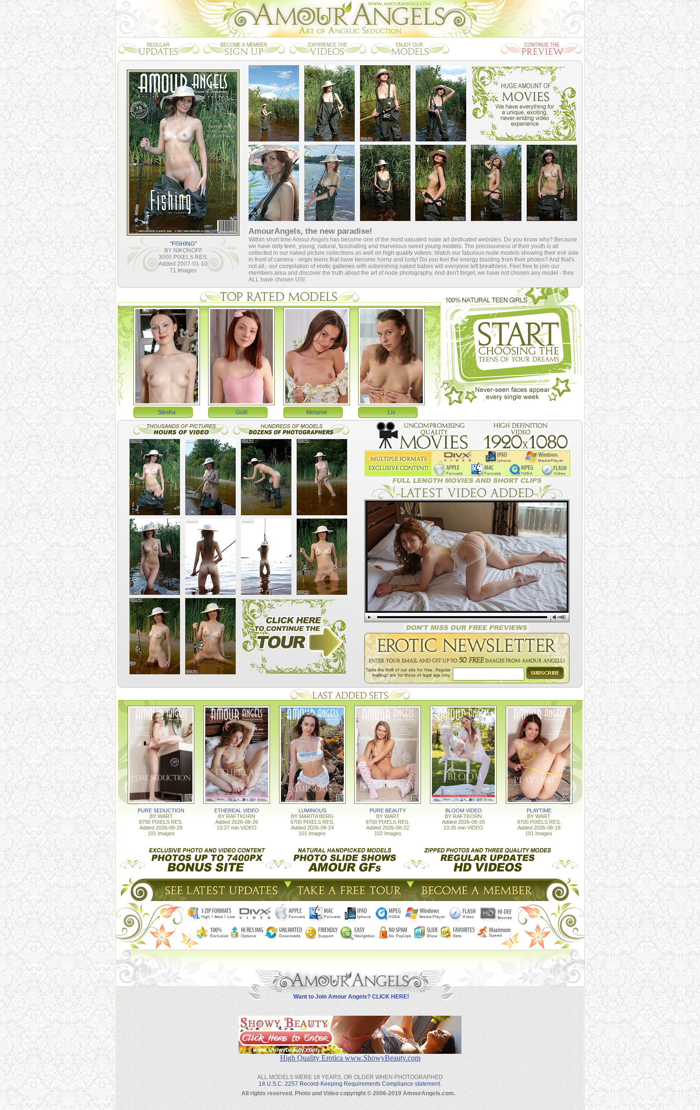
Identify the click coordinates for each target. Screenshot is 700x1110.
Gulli (242, 412)
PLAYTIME (539, 810)
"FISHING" (183, 243)
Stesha (167, 412)
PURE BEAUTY (388, 810)
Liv (391, 412)
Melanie (316, 412)
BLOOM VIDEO (463, 810)
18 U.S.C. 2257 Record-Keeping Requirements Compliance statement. (350, 1083)
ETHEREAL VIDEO (236, 810)
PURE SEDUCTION (161, 810)
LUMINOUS (312, 810)
